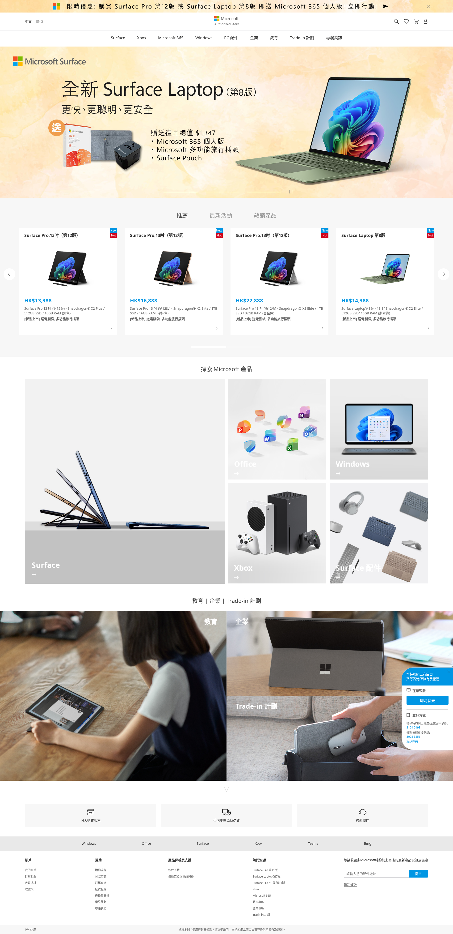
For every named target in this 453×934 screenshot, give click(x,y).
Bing (367, 843)
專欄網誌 (334, 37)
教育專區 (258, 902)
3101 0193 (413, 727)
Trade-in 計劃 (302, 37)
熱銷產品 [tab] (265, 215)
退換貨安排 (102, 896)
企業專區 (258, 908)
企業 (254, 37)
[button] (9, 274)
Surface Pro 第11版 (265, 870)
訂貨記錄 (30, 876)
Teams (313, 843)
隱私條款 (350, 885)
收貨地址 (30, 883)
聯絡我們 (412, 742)
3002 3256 (413, 737)
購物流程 (100, 870)
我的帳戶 (30, 870)
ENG (39, 21)
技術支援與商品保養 (181, 876)
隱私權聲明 (221, 930)
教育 (274, 37)
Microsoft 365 (171, 37)
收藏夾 (29, 889)
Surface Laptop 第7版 (267, 876)
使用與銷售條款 (202, 930)
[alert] (226, 6)
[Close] (428, 6)
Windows (203, 37)
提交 (418, 873)
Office (146, 843)
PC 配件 (231, 37)
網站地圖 (184, 930)
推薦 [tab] (182, 215)
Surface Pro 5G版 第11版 (269, 883)
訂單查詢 (100, 883)
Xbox (141, 37)
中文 (28, 21)
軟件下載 (174, 870)
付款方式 (100, 876)
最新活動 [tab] (221, 215)
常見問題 (100, 902)
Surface (118, 37)
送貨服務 (100, 889)
